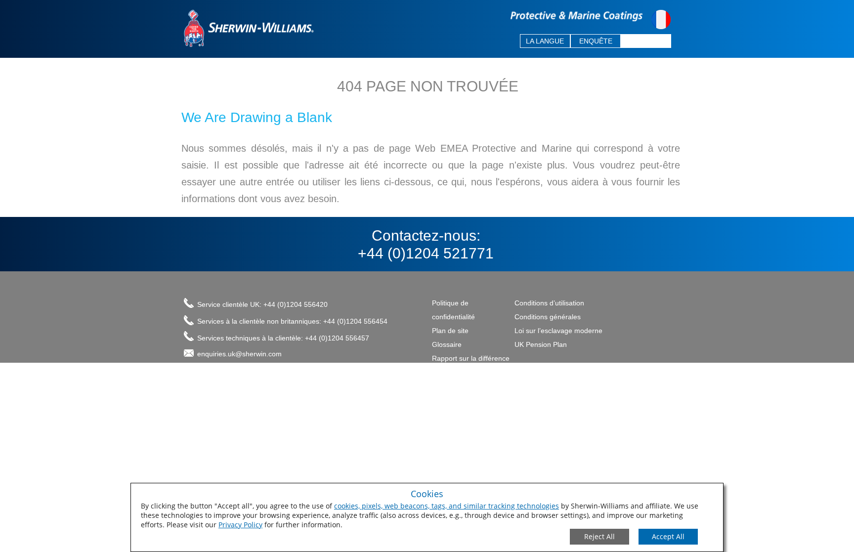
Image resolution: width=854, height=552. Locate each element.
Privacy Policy (240, 524)
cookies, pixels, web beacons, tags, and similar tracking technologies (446, 505)
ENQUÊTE (595, 41)
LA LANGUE (545, 41)
